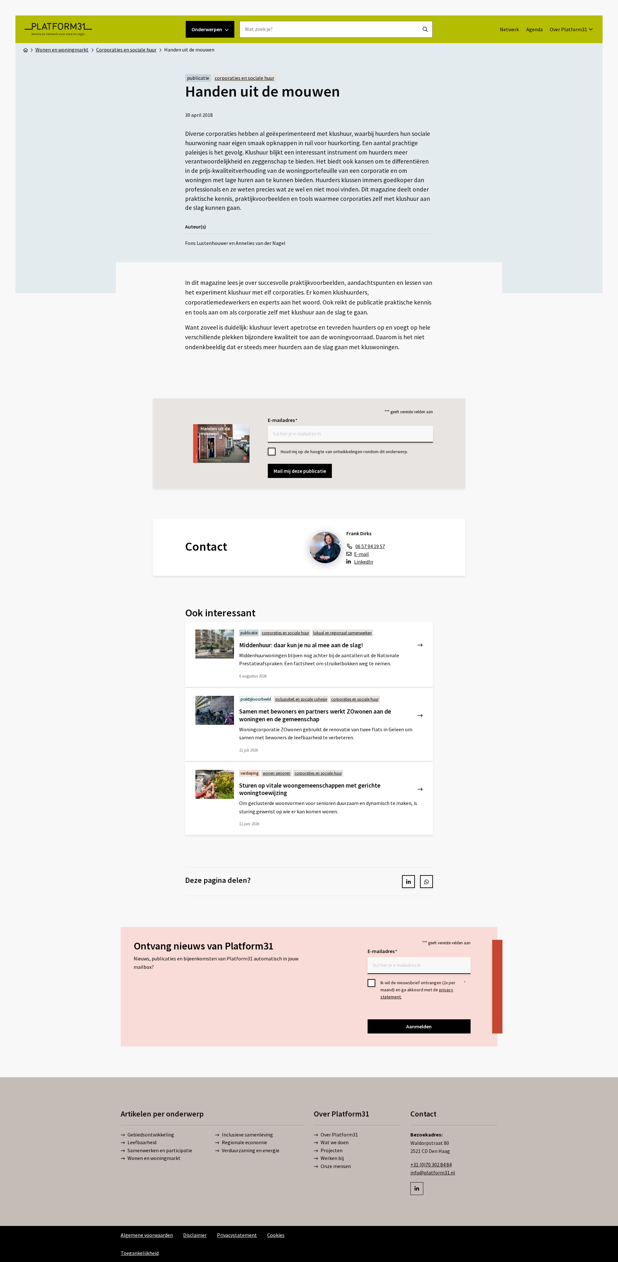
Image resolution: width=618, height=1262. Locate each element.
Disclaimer (195, 1235)
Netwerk (509, 29)
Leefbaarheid (141, 1142)
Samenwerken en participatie (159, 1150)
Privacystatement (237, 1235)
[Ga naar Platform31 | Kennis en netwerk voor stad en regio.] (25, 49)
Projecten (331, 1150)
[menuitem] (509, 29)
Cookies (276, 1235)
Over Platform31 (568, 29)
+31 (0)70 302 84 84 (431, 1164)
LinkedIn (363, 561)
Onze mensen (336, 1166)
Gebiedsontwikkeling (150, 1134)
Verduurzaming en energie (250, 1150)
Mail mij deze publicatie (300, 471)
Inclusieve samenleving (247, 1134)
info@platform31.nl (432, 1172)
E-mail (361, 554)
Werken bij (332, 1158)
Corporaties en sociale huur (244, 78)
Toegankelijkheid (140, 1253)
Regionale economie (244, 1142)
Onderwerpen (207, 29)
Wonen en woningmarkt (154, 1158)
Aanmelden (419, 1026)
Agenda (534, 29)
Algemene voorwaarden (147, 1235)
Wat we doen (335, 1142)
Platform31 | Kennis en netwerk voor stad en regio (58, 29)
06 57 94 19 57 (370, 546)
